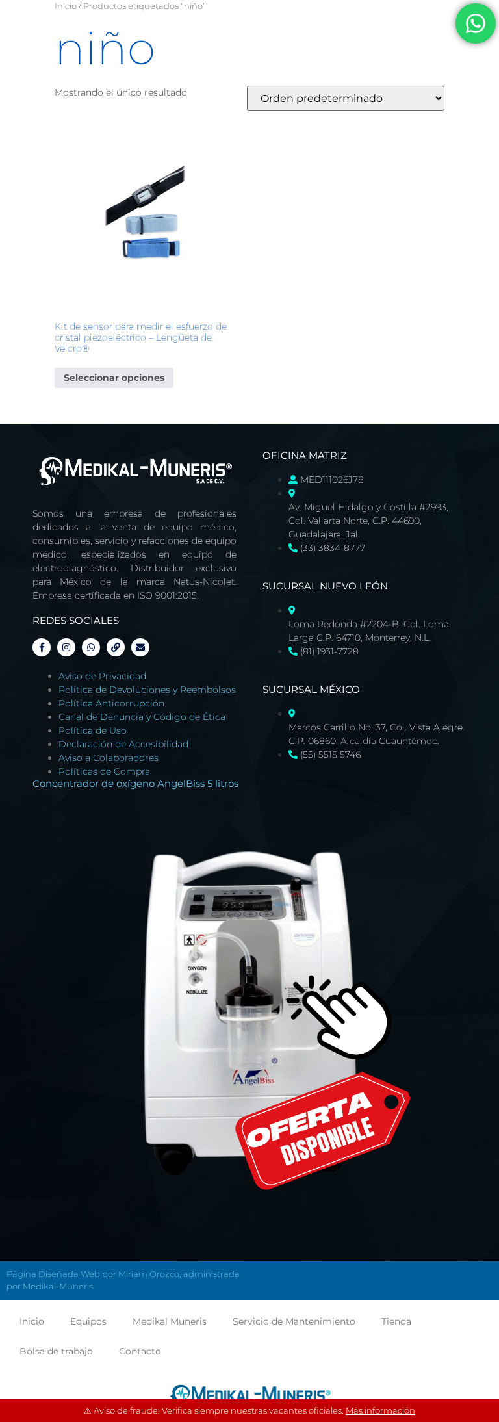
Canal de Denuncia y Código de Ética (141, 717)
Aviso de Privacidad (102, 676)
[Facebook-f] (41, 647)
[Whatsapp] (91, 647)
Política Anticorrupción (111, 703)
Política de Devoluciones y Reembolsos (147, 689)
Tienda (396, 1321)
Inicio (66, 6)
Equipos (88, 1321)
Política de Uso (92, 730)
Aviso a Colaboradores (108, 758)
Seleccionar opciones (114, 377)
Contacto (140, 1351)
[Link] (116, 647)
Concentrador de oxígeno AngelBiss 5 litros (135, 783)
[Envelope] (140, 647)
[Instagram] (66, 647)
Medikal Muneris (170, 1321)
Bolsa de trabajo (56, 1351)
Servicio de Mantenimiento (294, 1321)
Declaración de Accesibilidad (123, 744)
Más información (380, 1410)
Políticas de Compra (104, 771)
